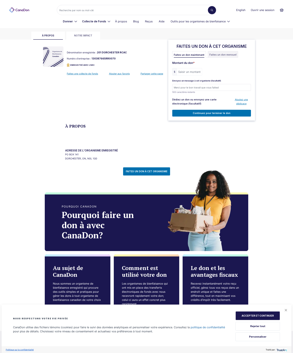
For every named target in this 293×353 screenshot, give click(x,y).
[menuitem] (70, 21)
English (240, 10)
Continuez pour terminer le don (211, 113)
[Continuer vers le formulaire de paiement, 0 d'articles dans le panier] (282, 10)
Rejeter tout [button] (257, 326)
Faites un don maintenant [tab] (189, 54)
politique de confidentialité (208, 327)
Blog (136, 21)
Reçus (149, 21)
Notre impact (83, 35)
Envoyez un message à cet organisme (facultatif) (196, 81)
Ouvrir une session (262, 10)
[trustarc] (281, 349)
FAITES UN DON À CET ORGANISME (146, 171)
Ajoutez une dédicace (241, 101)
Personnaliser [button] (257, 336)
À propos (121, 21)
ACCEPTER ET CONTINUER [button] (258, 315)
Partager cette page (152, 73)
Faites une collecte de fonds (82, 73)
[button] (285, 310)
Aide (161, 21)
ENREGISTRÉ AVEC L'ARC (82, 65)
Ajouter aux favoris (119, 73)
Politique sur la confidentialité (20, 349)
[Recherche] (212, 10)
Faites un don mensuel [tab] (223, 54)
